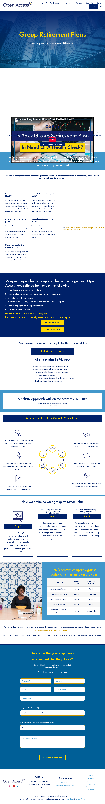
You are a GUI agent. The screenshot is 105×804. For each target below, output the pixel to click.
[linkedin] (17, 786)
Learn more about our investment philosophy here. (52, 630)
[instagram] (10, 786)
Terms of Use (69, 799)
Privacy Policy (80, 799)
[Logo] (18, 2)
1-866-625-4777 (65, 783)
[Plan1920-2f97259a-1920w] (84, 227)
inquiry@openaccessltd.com (65, 785)
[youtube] (14, 786)
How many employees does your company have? (38, 722)
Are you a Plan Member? (29, 708)
